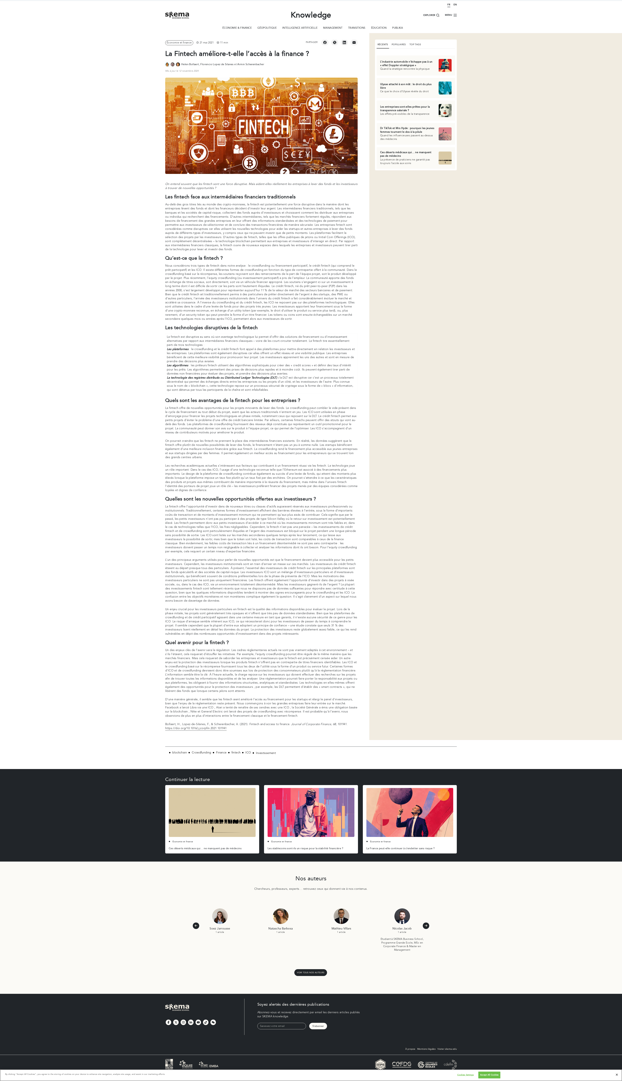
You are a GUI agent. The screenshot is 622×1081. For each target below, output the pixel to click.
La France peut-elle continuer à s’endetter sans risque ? (400, 848)
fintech (236, 753)
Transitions (356, 28)
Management (332, 28)
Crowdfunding (201, 753)
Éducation (379, 28)
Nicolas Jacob (280, 929)
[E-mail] (354, 42)
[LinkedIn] (344, 42)
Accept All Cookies (489, 1074)
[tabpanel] (416, 110)
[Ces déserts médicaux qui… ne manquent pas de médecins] (212, 812)
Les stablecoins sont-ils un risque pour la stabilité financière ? (305, 848)
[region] (311, 1075)
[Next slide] (426, 925)
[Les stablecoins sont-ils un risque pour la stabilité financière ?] (311, 812)
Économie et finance (179, 43)
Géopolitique (267, 28)
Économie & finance (237, 28)
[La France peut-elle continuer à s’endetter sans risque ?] (409, 812)
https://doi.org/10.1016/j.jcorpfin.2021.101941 (196, 728)
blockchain (179, 753)
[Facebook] (324, 42)
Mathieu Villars (220, 929)
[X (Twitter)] (334, 42)
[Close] (616, 1074)
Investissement (266, 753)
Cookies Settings (465, 1074)
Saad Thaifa (341, 929)
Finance (221, 753)
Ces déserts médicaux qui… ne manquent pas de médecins (205, 848)
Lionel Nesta (402, 929)
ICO (248, 753)
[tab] (383, 45)
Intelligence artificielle (299, 28)
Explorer (429, 15)
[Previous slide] (196, 925)
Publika (397, 28)
